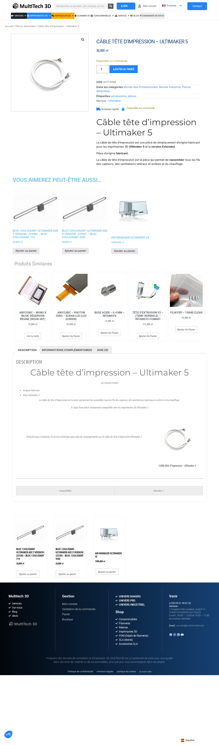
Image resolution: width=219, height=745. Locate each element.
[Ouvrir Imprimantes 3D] (50, 15)
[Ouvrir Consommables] (113, 15)
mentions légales (105, 671)
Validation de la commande (78, 609)
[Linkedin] (178, 634)
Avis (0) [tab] (102, 350)
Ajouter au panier (123, 69)
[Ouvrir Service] (128, 15)
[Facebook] (171, 634)
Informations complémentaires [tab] (67, 350)
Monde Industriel (170, 87)
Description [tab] (27, 350)
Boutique (67, 619)
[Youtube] (182, 634)
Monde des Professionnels (141, 87)
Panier (66, 614)
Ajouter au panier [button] (26, 250)
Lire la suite (33, 335)
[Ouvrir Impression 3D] (73, 15)
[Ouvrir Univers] (25, 15)
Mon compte (69, 604)
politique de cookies (126, 671)
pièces (132, 96)
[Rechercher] (110, 6)
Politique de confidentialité (80, 671)
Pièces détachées (25, 26)
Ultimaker (114, 100)
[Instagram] (174, 634)
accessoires (118, 96)
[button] (8, 734)
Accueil (9, 26)
